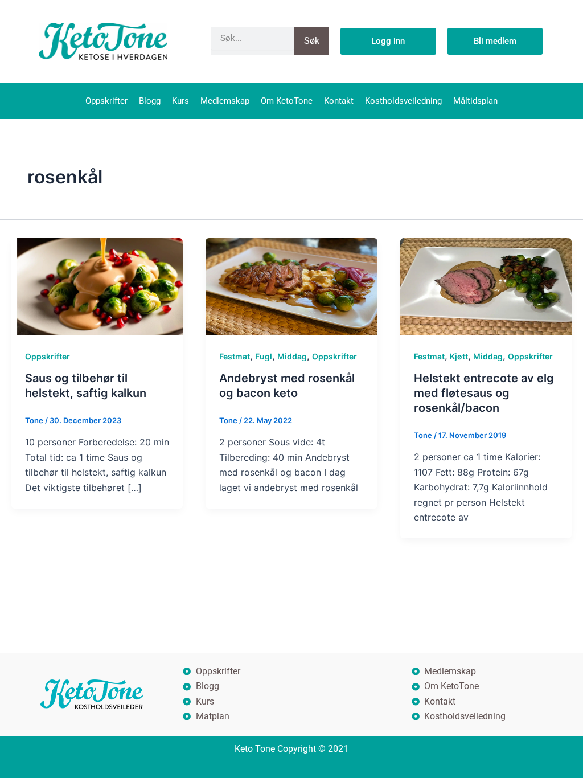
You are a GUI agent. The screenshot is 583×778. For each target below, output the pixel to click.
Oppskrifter (106, 101)
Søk (311, 40)
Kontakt (339, 101)
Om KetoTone (287, 101)
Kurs (180, 101)
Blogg (150, 101)
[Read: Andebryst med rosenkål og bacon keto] (291, 285)
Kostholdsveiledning (403, 101)
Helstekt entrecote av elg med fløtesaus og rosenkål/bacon (484, 393)
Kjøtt (459, 356)
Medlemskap (224, 101)
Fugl (263, 356)
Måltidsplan (475, 101)
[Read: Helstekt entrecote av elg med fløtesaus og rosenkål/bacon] (486, 285)
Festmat (234, 356)
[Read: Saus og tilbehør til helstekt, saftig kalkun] (97, 285)
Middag (292, 356)
